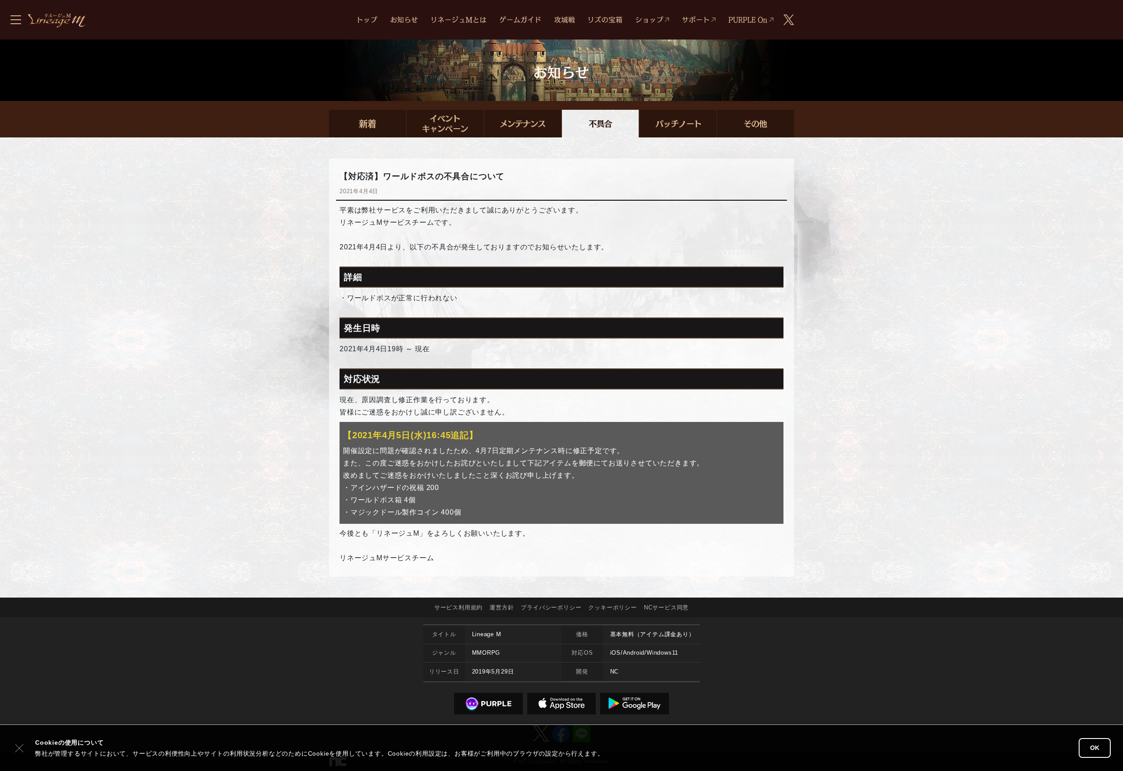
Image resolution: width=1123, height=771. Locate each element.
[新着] (367, 123)
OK (1094, 747)
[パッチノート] (678, 123)
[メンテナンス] (522, 123)
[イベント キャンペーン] (445, 123)
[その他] (755, 123)
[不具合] (600, 123)
